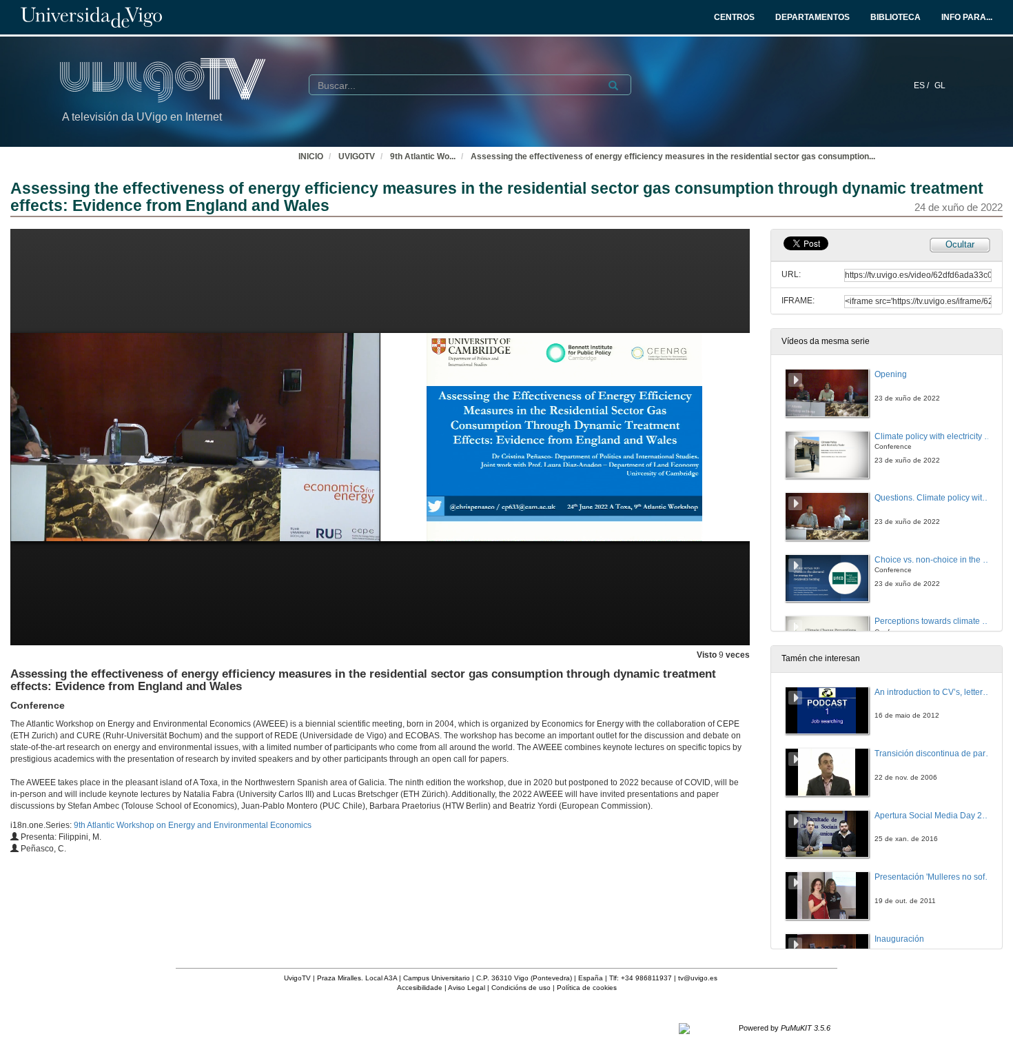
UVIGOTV (356, 156)
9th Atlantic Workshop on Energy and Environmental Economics (192, 825)
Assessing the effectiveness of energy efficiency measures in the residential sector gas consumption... (673, 156)
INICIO (310, 156)
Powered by (784, 1028)
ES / (922, 85)
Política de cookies (587, 987)
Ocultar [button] (959, 244)
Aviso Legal (466, 987)
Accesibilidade (419, 987)
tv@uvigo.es (697, 978)
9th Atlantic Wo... (423, 156)
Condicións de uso (521, 987)
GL (939, 85)
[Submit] (613, 85)
